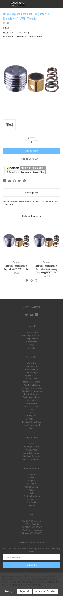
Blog (31, 344)
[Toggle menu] (4, 4)
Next (60, 249)
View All (31, 505)
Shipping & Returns (31, 446)
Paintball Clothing (31, 385)
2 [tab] (31, 280)
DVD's (31, 412)
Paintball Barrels (31, 394)
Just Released (31, 366)
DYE (31, 493)
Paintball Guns (31, 369)
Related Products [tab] (31, 216)
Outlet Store (32, 418)
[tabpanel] (17, 250)
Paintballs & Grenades (31, 391)
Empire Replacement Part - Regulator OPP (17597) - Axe (16, 267)
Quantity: (31, 138)
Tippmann (31, 477)
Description (31, 192)
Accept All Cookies (45, 591)
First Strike (31, 502)
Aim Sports (32, 499)
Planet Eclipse (31, 486)
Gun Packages (31, 372)
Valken (31, 490)
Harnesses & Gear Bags (31, 388)
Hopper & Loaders (31, 381)
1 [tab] (27, 280)
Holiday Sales (31, 415)
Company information (31, 459)
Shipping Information (31, 335)
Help (31, 443)
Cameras (32, 409)
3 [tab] (36, 280)
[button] (25, 170)
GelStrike (31, 363)
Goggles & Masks (32, 375)
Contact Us (31, 341)
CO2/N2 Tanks (31, 378)
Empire (31, 474)
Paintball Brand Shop (31, 422)
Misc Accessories (32, 406)
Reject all (24, 591)
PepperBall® (31, 403)
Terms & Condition (31, 453)
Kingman (32, 480)
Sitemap (31, 347)
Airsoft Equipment (31, 425)
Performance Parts (31, 397)
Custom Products (31, 496)
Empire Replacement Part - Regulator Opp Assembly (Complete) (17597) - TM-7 (46, 269)
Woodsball (31, 400)
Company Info (31, 338)
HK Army (31, 483)
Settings (9, 591)
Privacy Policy (31, 332)
